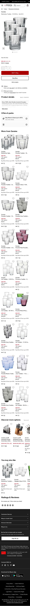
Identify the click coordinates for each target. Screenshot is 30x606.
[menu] (2, 5)
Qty (6, 66)
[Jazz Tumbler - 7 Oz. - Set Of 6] (22, 363)
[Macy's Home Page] (8, 5)
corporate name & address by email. (15, 602)
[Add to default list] (13, 135)
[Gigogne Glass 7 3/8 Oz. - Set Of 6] (22, 174)
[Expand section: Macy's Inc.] (15, 527)
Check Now (19, 555)
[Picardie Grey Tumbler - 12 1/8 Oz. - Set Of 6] (8, 331)
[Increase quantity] (9, 68)
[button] (15, 36)
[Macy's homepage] (2, 9)
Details (7, 63)
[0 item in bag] (27, 5)
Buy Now (15, 78)
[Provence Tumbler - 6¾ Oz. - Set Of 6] (22, 268)
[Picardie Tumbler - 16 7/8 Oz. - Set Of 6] (22, 142)
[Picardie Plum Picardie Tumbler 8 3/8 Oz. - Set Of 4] (22, 237)
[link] (8, 157)
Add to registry (15, 82)
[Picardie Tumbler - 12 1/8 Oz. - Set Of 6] (8, 174)
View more (5, 108)
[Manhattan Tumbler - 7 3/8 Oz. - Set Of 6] (7, 470)
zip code (12, 88)
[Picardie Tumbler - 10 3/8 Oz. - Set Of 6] (8, 205)
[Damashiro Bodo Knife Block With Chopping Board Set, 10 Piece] (6, 429)
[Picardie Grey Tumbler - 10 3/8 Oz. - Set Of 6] (22, 205)
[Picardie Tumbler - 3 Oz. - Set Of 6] (8, 237)
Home (5, 8)
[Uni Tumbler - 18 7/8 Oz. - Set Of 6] (8, 300)
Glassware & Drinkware (14, 8)
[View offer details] (15, 118)
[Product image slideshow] (15, 36)
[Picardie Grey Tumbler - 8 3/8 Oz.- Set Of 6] (8, 394)
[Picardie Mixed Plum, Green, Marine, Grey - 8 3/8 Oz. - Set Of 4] (22, 300)
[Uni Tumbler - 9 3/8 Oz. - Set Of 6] (8, 268)
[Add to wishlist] (26, 19)
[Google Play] (18, 575)
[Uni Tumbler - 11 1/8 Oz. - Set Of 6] (22, 331)
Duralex (3, 11)
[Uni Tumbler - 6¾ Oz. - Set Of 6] (22, 394)
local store (12, 92)
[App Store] (6, 575)
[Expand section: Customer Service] (15, 514)
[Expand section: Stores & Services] (15, 523)
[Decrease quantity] (2, 68)
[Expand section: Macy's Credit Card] (15, 518)
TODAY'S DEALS (5, 1)
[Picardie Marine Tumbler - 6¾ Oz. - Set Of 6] (8, 363)
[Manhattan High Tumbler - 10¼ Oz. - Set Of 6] (8, 142)
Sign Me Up (15, 538)
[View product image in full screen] (3, 48)
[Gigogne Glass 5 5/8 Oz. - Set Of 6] (20, 470)
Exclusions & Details (11, 555)
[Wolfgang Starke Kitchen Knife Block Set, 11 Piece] (18, 429)
